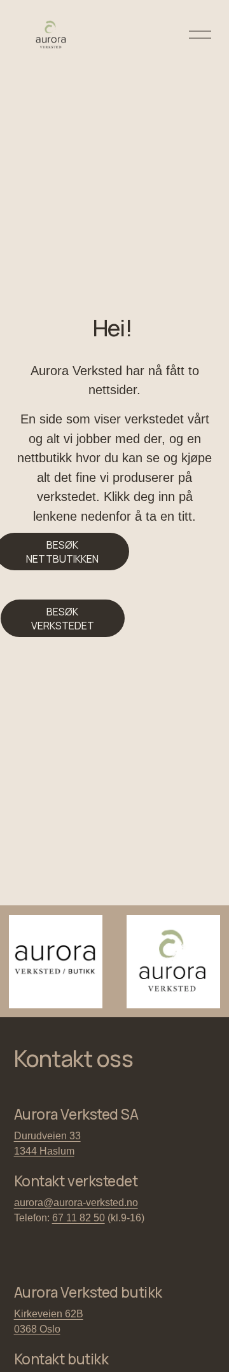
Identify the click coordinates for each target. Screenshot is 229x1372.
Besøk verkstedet (62, 619)
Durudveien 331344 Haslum (47, 1143)
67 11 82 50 (78, 1217)
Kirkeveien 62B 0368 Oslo (48, 1321)
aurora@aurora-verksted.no (76, 1202)
